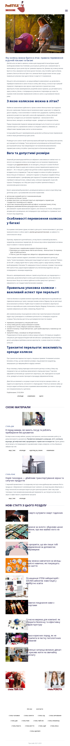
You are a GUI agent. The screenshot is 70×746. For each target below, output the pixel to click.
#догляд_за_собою (36, 450)
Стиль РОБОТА (16, 726)
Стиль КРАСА (54, 726)
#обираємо (31, 396)
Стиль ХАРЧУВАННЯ (55, 715)
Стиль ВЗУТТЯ (29, 726)
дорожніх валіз (22, 165)
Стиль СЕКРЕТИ (29, 715)
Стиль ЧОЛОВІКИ (14, 715)
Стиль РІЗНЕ (25, 721)
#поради (20, 396)
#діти (41, 396)
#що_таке (12, 450)
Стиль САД (41, 715)
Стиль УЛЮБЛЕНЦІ (54, 721)
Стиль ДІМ (14, 721)
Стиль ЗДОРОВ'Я (35, 731)
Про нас (29, 709)
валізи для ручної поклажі (39, 232)
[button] (66, 10)
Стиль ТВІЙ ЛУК (38, 721)
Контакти (39, 709)
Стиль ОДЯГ (42, 726)
